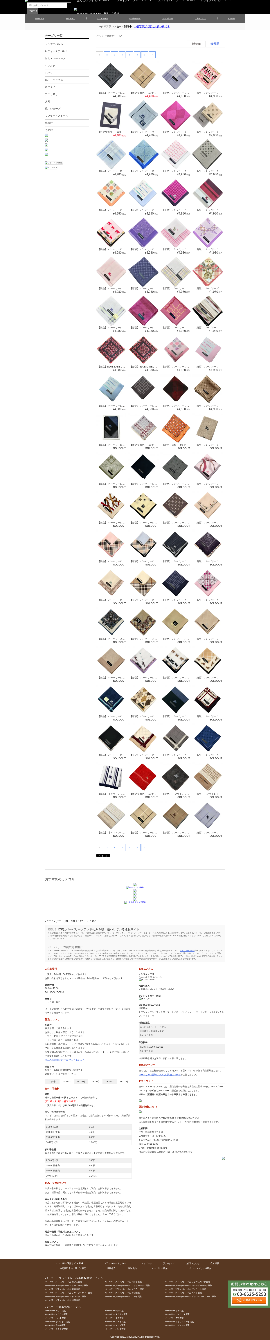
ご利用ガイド (200, 18)
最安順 (214, 43)
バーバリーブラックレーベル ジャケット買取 (185, 1289)
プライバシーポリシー (115, 1263)
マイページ (146, 1263)
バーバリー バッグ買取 (115, 1329)
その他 (49, 130)
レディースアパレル (56, 51)
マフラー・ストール (56, 115)
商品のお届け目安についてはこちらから (65, 1060)
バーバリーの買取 (187, 951)
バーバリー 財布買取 (174, 1311)
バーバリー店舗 (160, 1268)
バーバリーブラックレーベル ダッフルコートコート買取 (190, 1296)
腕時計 (49, 122)
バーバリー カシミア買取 (56, 1329)
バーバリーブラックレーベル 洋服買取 (62, 1300)
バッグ (49, 72)
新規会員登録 (111, 13)
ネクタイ (50, 87)
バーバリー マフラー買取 (56, 1314)
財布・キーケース (55, 58)
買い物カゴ (168, 1263)
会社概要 (214, 1263)
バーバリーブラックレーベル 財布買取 (62, 1289)
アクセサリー (52, 94)
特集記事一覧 (135, 18)
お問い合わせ (167, 18)
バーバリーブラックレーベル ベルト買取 (183, 1293)
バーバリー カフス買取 (55, 1311)
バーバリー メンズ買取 (115, 1325)
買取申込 (231, 18)
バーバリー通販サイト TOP (109, 36)
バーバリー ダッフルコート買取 (179, 1322)
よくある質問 (102, 18)
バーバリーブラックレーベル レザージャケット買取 (68, 1293)
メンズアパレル (54, 44)
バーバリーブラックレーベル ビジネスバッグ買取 (187, 1282)
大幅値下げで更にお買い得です (152, 26)
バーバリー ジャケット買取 (177, 1314)
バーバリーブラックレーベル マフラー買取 (124, 1289)
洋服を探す (39, 18)
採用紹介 (111, 1268)
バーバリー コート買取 (115, 1322)
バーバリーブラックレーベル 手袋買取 (122, 1293)
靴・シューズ (52, 108)
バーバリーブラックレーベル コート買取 (123, 1296)
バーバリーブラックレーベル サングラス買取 (65, 1296)
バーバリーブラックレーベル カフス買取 (63, 1282)
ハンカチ (50, 65)
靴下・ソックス (54, 79)
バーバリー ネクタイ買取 (116, 1314)
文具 (47, 101)
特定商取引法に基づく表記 (73, 1268)
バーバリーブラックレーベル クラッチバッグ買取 (127, 1285)
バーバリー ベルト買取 (55, 1318)
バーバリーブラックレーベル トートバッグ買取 (66, 1285)
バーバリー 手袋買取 (114, 1318)
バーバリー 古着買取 (174, 1318)
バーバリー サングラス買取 (57, 1322)
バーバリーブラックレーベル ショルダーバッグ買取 (188, 1285)
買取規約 (132, 1268)
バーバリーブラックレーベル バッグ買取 (123, 1282)
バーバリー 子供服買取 (55, 1325)
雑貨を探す (70, 18)
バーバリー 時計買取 (114, 1311)
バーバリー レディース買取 (177, 1325)
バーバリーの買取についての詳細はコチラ (160, 1074)
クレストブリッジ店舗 (200, 1268)
